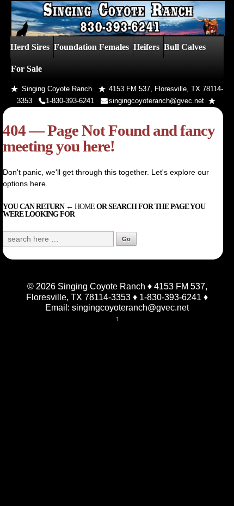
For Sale (26, 68)
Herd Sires (30, 47)
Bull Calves (185, 47)
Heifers (146, 47)
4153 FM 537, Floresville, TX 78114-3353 (116, 291)
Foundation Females (91, 47)
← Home (80, 206)
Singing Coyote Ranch (100, 286)
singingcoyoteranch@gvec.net (156, 101)
